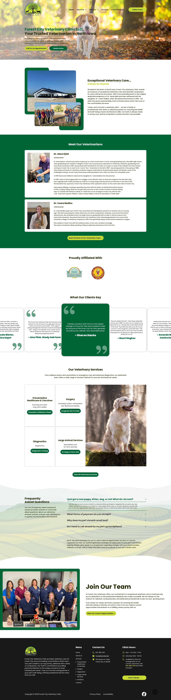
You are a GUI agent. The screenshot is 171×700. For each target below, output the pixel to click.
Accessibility (108, 694)
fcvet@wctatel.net (102, 656)
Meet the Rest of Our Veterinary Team (85, 238)
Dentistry (80, 680)
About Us (80, 9)
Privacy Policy (95, 694)
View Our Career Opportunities (100, 613)
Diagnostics (81, 672)
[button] (106, 499)
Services (92, 9)
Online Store (137, 9)
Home (71, 9)
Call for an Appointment (36, 48)
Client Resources (118, 9)
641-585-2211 (100, 652)
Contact (104, 9)
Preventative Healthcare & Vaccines (81, 664)
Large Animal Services (81, 676)
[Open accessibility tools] (155, 689)
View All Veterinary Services (85, 474)
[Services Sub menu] (98, 9)
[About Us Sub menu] (85, 9)
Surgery (80, 669)
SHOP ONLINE (133, 678)
